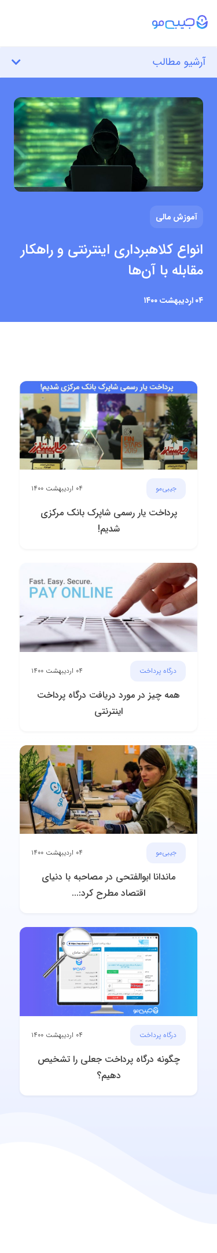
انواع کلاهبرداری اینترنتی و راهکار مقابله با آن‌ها (112, 260)
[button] (108, 16)
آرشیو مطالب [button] (178, 62)
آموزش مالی (176, 216)
